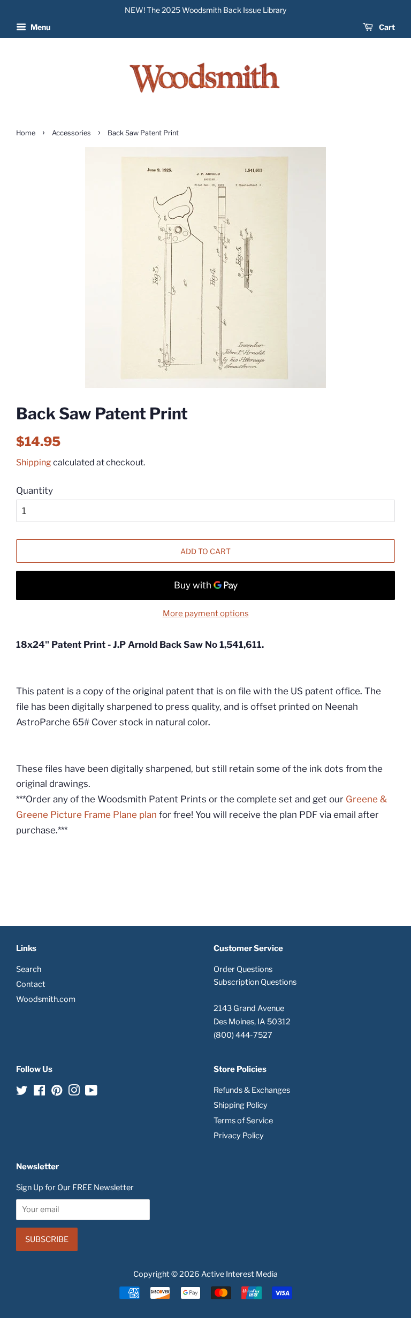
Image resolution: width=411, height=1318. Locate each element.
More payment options (206, 613)
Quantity (34, 490)
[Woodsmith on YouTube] (91, 1092)
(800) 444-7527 (243, 1035)
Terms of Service (243, 1120)
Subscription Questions (255, 982)
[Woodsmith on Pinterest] (57, 1092)
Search (28, 969)
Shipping (33, 462)
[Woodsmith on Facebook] (39, 1092)
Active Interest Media (239, 1274)
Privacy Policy (239, 1135)
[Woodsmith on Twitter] (22, 1092)
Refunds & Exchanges (252, 1090)
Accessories (71, 133)
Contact (30, 984)
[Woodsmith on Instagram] (74, 1092)
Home (25, 133)
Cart (386, 27)
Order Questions (243, 969)
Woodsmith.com (45, 999)
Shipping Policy (241, 1105)
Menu (39, 27)
